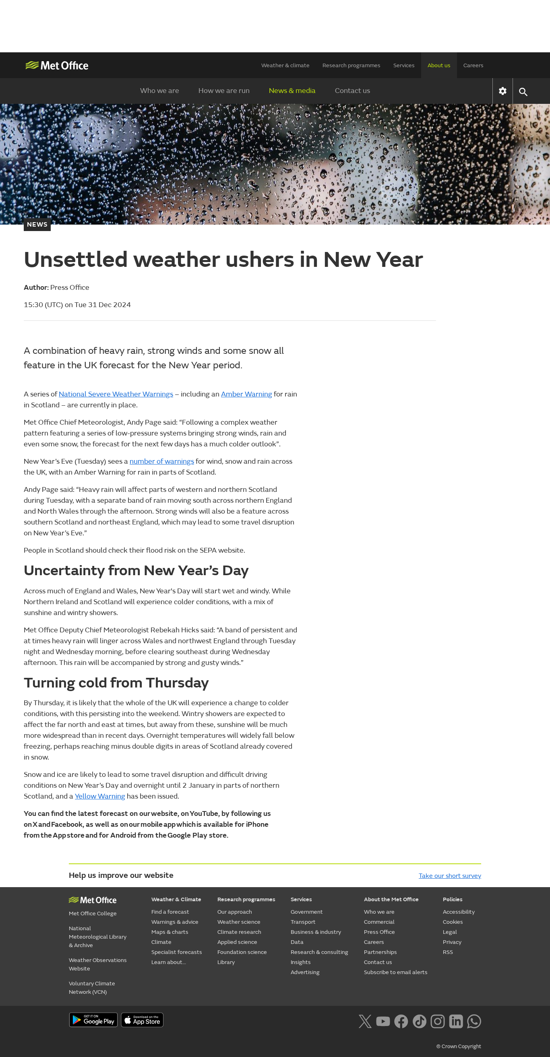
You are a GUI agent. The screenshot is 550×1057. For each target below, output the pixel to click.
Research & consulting (319, 952)
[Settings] (503, 91)
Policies (453, 899)
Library (226, 962)
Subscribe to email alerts (396, 972)
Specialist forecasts (176, 952)
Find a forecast (170, 911)
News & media (292, 90)
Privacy (452, 942)
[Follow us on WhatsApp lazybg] (474, 1020)
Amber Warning (246, 394)
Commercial (379, 922)
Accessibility (459, 911)
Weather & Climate (176, 899)
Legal (450, 932)
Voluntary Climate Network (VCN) (92, 987)
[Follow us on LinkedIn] (456, 1020)
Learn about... (168, 962)
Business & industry (316, 932)
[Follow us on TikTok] (419, 1020)
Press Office (379, 932)
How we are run (224, 90)
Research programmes (351, 65)
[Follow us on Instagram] (437, 1020)
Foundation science (242, 952)
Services (404, 65)
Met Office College (93, 913)
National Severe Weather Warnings (116, 394)
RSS (448, 952)
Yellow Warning (100, 796)
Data (297, 942)
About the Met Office (391, 899)
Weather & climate (285, 65)
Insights (301, 962)
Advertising (305, 972)
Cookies (453, 922)
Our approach (234, 911)
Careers (473, 65)
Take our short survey (450, 876)
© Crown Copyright (458, 1046)
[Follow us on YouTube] (383, 1020)
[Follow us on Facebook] (401, 1020)
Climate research (239, 932)
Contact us (352, 90)
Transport (303, 922)
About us (439, 65)
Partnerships (380, 952)
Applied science (237, 942)
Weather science (239, 922)
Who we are (159, 90)
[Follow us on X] (365, 1020)
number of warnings (162, 461)
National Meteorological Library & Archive (97, 937)
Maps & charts (169, 932)
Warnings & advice (174, 922)
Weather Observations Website (98, 964)
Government (307, 911)
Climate (161, 942)
